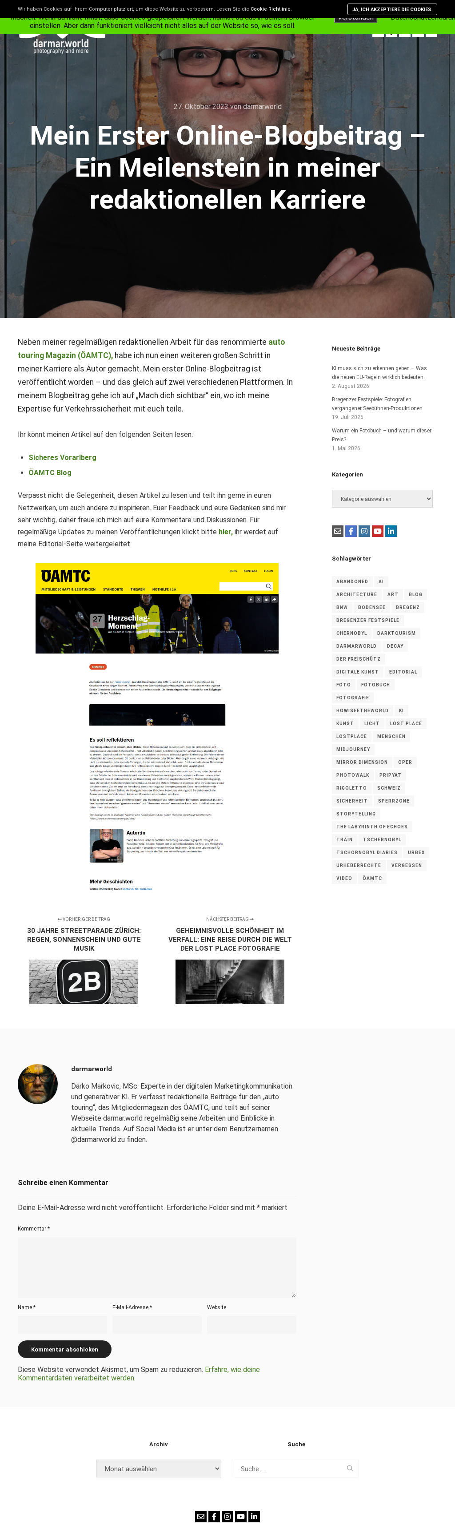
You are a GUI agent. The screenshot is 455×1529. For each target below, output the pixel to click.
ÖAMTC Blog (50, 472)
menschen (391, 736)
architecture (356, 594)
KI (401, 710)
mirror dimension (362, 762)
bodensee (372, 607)
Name (27, 1307)
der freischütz (358, 659)
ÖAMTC (372, 878)
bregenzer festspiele (367, 620)
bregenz (408, 607)
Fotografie (352, 697)
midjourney (353, 749)
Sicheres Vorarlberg (62, 457)
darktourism (396, 633)
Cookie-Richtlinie (271, 9)
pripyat (390, 775)
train (344, 839)
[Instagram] (364, 531)
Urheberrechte (358, 865)
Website (216, 1307)
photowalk (352, 775)
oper (405, 762)
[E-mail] (337, 531)
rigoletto (351, 788)
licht (372, 723)
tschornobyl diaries (367, 852)
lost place (406, 723)
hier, (226, 532)
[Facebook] (351, 531)
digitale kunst (357, 672)
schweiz (389, 788)
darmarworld (356, 646)
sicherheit (352, 801)
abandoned (352, 581)
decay (395, 646)
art (393, 594)
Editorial (403, 672)
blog (416, 594)
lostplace (351, 736)
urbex (416, 852)
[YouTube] (377, 531)
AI (381, 581)
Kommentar (34, 1229)
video (344, 878)
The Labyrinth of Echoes (372, 826)
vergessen (406, 865)
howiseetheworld (362, 710)
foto (343, 684)
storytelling (356, 813)
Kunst (345, 723)
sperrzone (394, 801)
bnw (342, 607)
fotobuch (375, 684)
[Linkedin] (391, 531)
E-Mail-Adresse (132, 1307)
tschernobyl (382, 839)
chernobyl (351, 633)
